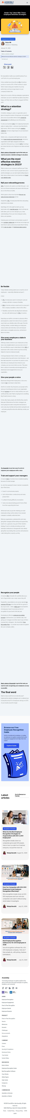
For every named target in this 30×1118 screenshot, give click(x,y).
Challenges (5, 1030)
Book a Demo (5, 1065)
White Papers (5, 1077)
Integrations (5, 1036)
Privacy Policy (19, 1110)
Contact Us (4, 1083)
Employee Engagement (8, 1002)
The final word (5, 59)
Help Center (5, 1080)
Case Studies (5, 1074)
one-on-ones (7, 227)
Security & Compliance (7, 1049)
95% (26, 347)
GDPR (15, 1113)
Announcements (6, 1033)
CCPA (25, 1110)
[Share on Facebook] (8, 67)
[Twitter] (6, 988)
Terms (4, 1110)
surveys (7, 391)
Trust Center (5, 1055)
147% (21, 144)
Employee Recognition (7, 999)
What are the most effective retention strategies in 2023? (14, 56)
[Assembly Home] (7, 3)
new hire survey (14, 209)
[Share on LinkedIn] (12, 67)
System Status (5, 1058)
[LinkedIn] (10, 988)
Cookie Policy (11, 1110)
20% (13, 124)
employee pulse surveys (20, 227)
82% (8, 479)
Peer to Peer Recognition (8, 1005)
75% (19, 313)
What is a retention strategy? (8, 54)
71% (3, 300)
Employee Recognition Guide (9, 1068)
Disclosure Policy (6, 1052)
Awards (4, 1021)
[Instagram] (13, 988)
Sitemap (4, 1086)
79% (8, 596)
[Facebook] (3, 988)
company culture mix (8, 222)
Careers (4, 1043)
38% (2, 186)
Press (3, 1046)
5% (20, 82)
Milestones (4, 1024)
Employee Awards (6, 1008)
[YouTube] (16, 988)
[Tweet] (4, 67)
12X (6, 383)
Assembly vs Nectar (7, 1096)
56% (3, 305)
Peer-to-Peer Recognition (8, 1018)
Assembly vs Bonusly (7, 1093)
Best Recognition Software (8, 1071)
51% (8, 200)
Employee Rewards (7, 1011)
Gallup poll (16, 606)
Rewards (4, 1027)
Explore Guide (11, 745)
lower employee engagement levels (13, 139)
